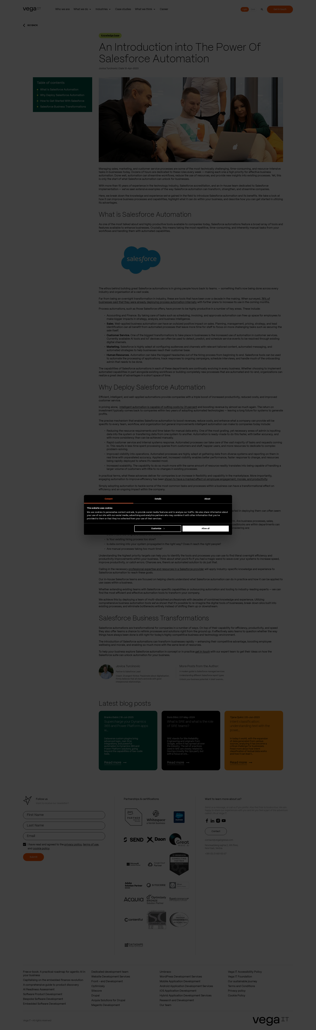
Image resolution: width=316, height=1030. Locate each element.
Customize (156, 528)
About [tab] (207, 499)
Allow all (206, 528)
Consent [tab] (109, 499)
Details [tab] (158, 499)
